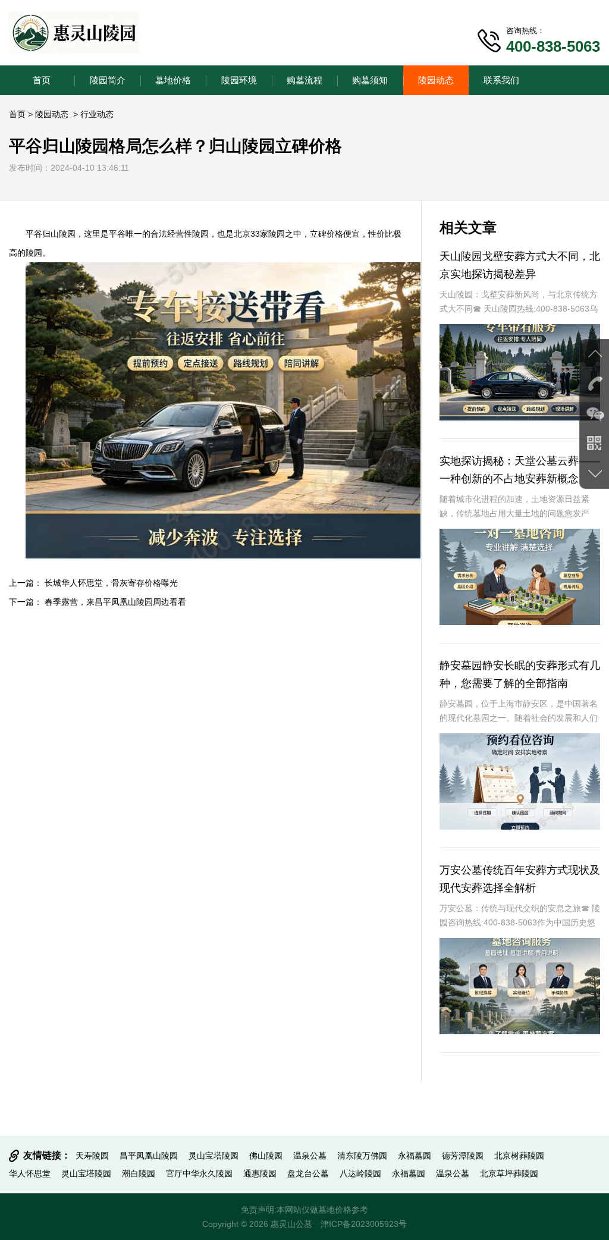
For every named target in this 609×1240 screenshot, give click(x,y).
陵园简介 (107, 80)
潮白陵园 (138, 1173)
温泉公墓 (310, 1155)
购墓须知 (370, 80)
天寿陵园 (92, 1155)
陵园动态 (436, 80)
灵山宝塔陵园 (213, 1155)
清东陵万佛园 (362, 1155)
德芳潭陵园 (463, 1155)
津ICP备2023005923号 (364, 1224)
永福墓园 (414, 1155)
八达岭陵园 (360, 1173)
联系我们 (501, 80)
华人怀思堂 (30, 1173)
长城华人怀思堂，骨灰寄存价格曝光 (111, 583)
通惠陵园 (260, 1173)
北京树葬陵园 (519, 1155)
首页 (42, 80)
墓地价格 (173, 80)
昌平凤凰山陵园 (149, 1155)
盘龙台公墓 (308, 1173)
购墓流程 (304, 80)
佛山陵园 (265, 1155)
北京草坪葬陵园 (509, 1173)
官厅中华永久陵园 (199, 1173)
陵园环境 (239, 80)
